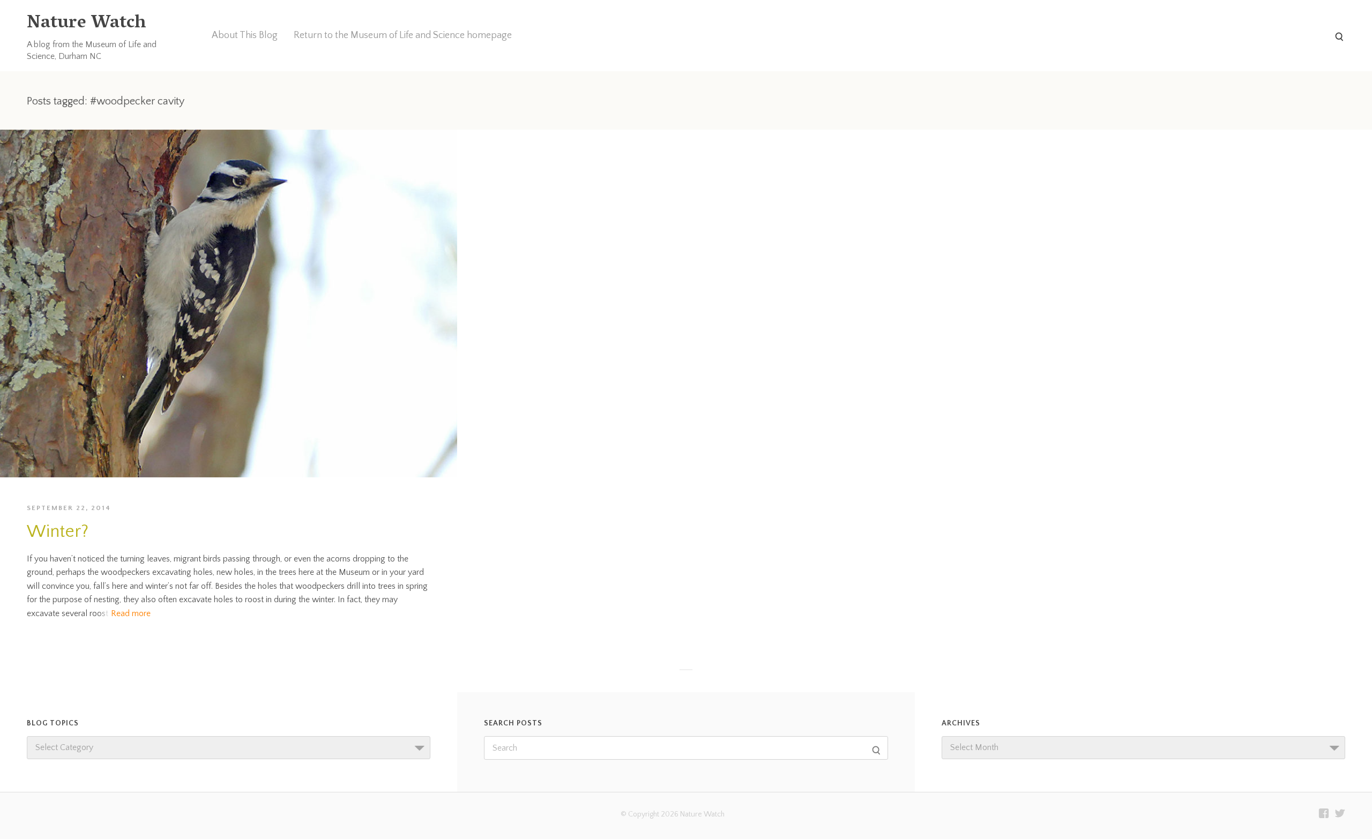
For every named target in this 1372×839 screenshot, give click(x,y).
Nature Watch (86, 23)
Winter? (57, 532)
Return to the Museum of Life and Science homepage (403, 35)
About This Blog (245, 35)
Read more (131, 613)
